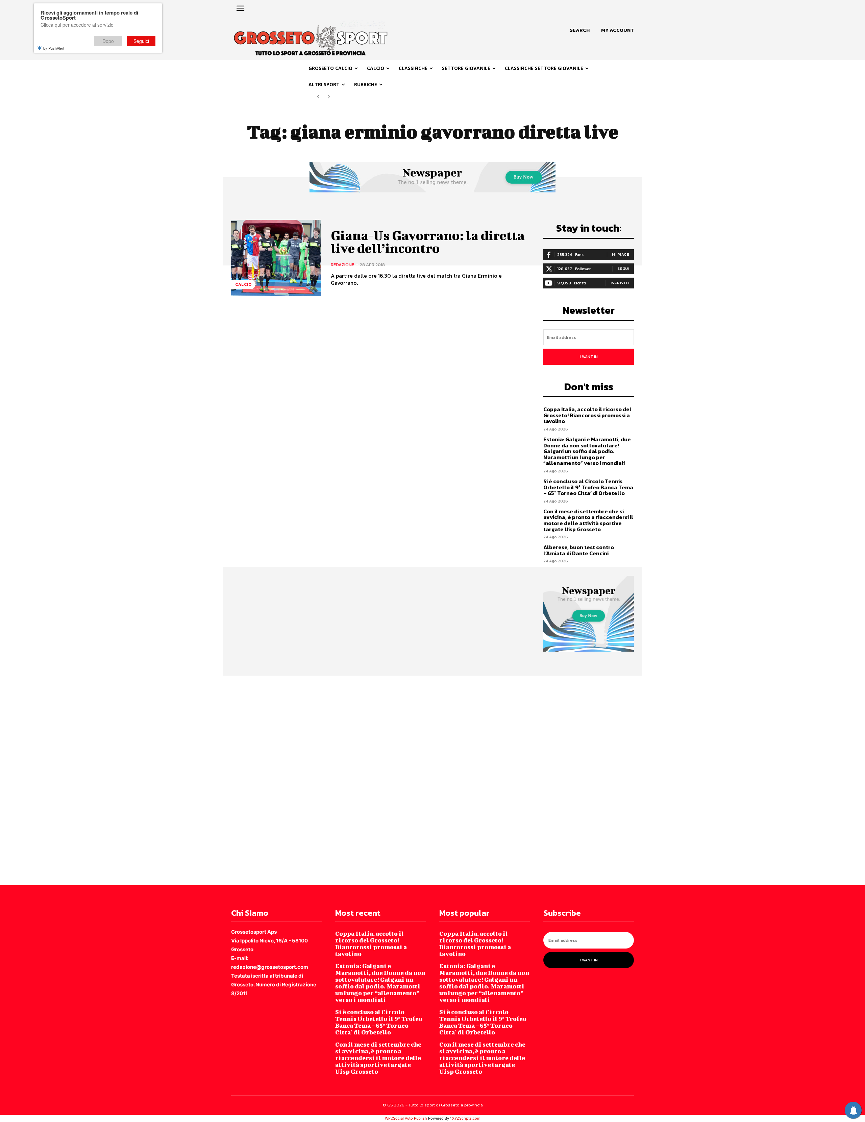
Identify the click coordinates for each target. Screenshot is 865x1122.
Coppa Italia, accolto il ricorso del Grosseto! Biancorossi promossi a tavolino (587, 415)
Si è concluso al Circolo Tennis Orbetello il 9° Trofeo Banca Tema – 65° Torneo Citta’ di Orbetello (588, 487)
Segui (623, 268)
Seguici (141, 41)
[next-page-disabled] (329, 97)
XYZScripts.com (466, 1118)
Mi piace (620, 254)
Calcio (243, 284)
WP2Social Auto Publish (406, 1118)
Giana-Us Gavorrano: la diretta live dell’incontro (428, 242)
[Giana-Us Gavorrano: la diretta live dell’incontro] (276, 258)
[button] (580, 30)
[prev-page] (318, 97)
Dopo (108, 41)
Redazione (342, 264)
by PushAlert (53, 48)
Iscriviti (620, 282)
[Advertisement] (202, 779)
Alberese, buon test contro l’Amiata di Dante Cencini (578, 550)
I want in (589, 357)
